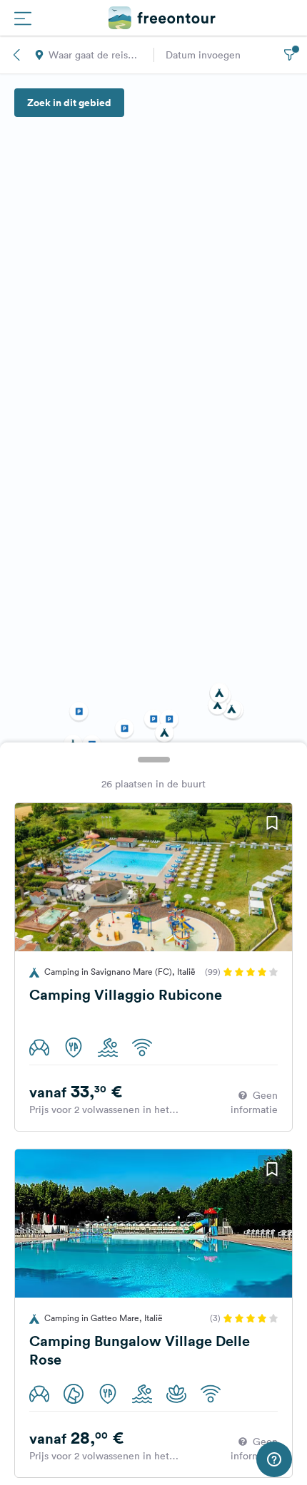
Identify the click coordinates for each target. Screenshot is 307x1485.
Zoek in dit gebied (69, 102)
